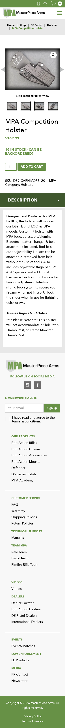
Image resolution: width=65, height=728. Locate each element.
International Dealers (27, 622)
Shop (23, 25)
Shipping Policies (24, 517)
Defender (18, 468)
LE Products (20, 660)
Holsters (52, 25)
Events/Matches (23, 646)
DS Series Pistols (23, 474)
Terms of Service (32, 721)
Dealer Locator (22, 603)
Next (62, 69)
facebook (37, 385)
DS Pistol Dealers (24, 615)
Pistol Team (20, 558)
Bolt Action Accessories (29, 455)
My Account (38, 4)
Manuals (17, 538)
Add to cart (32, 166)
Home (11, 25)
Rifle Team (19, 552)
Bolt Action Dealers (26, 609)
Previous (3, 69)
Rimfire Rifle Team (24, 564)
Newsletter (19, 681)
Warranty (18, 511)
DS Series (36, 25)
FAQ (14, 504)
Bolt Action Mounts (25, 461)
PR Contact (19, 674)
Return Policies (22, 523)
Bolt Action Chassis (25, 449)
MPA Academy (22, 480)
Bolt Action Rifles (24, 443)
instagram (27, 385)
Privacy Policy (33, 716)
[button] (53, 55)
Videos (16, 589)
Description (23, 200)
